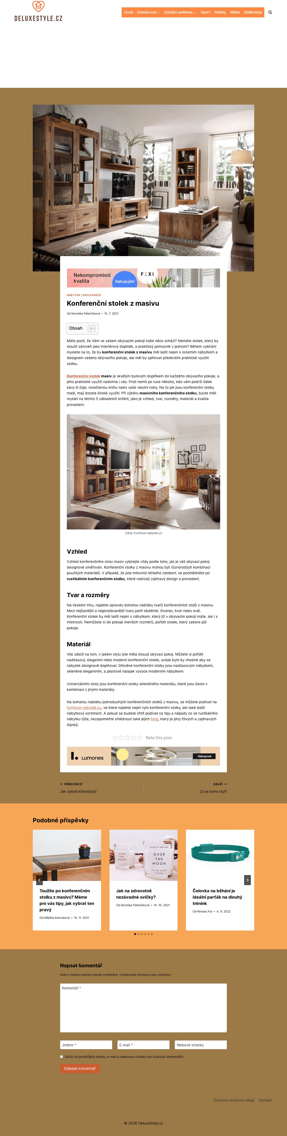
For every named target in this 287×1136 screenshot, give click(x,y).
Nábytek (73, 295)
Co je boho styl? (213, 788)
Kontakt (265, 1100)
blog (154, 719)
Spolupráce (92, 295)
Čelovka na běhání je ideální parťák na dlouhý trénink (217, 897)
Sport (205, 12)
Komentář (71, 988)
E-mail (126, 1045)
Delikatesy (253, 12)
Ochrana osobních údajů (234, 1100)
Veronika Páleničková (85, 313)
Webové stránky (190, 1045)
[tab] (135, 934)
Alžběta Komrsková (57, 917)
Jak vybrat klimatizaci (78, 788)
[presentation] (67, 855)
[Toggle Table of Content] (89, 328)
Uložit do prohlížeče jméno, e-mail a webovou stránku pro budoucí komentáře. (124, 1057)
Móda (235, 12)
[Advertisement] (143, 56)
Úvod (128, 12)
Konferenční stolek (83, 376)
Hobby (220, 12)
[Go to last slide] (39, 880)
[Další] (247, 880)
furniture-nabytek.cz (84, 708)
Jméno (69, 1045)
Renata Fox (204, 911)
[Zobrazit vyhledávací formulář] (270, 12)
